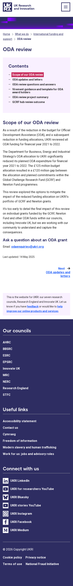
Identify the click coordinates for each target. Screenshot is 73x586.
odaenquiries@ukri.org (27, 246)
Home (6, 34)
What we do (22, 34)
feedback (33, 306)
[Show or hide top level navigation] (65, 6)
